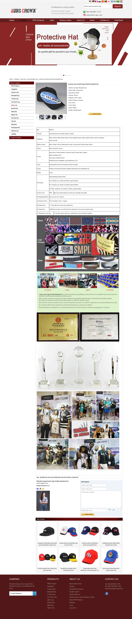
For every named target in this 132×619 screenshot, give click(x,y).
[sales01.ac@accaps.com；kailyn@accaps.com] (43, 489)
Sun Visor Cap (15, 102)
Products (23, 20)
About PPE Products (76, 600)
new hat (68, 477)
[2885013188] (40, 489)
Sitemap (72, 602)
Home (11, 20)
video (52, 20)
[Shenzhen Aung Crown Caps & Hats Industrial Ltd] (24, 12)
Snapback (14, 89)
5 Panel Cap (14, 99)
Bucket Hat (14, 108)
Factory (71, 586)
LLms (71, 605)
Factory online (65, 20)
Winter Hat (14, 115)
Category (16, 79)
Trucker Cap (15, 92)
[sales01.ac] (37, 489)
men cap (50, 477)
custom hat (75, 477)
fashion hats (57, 477)
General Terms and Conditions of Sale (81, 597)
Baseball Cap (15, 95)
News (92, 20)
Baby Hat (14, 111)
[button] (61, 75)
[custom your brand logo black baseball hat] (51, 98)
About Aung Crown (75, 583)
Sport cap (23, 79)
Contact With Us (74, 594)
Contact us (104, 20)
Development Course (76, 589)
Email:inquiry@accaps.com (114, 588)
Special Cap (14, 131)
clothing (13, 134)
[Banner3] (66, 43)
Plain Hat (14, 124)
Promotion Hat (15, 127)
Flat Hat (13, 121)
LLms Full (72, 608)
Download (118, 20)
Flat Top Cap (15, 118)
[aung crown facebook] (106, 595)
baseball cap (43, 477)
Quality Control (74, 592)
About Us (80, 20)
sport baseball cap (32, 79)
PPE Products (38, 20)
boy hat (63, 477)
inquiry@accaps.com (94, 15)
